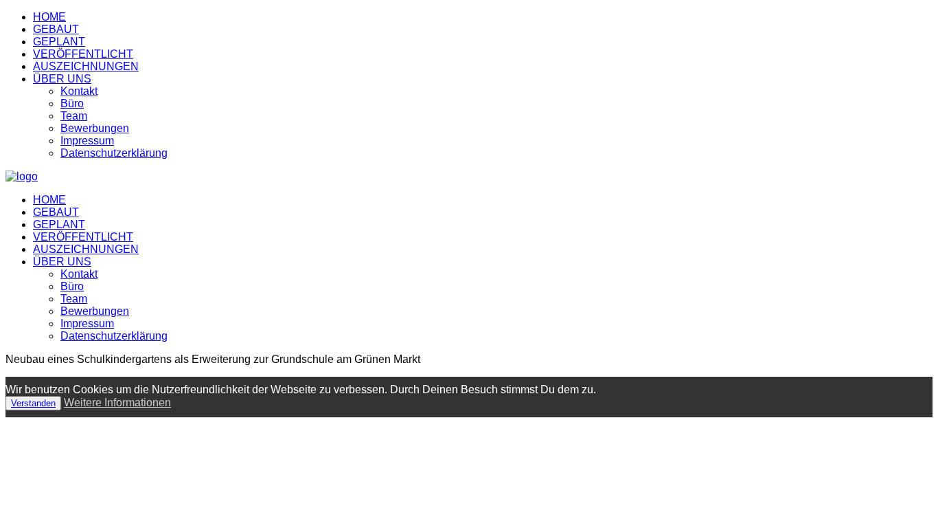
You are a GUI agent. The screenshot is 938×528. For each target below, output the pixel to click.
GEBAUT (56, 29)
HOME (49, 17)
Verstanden (33, 403)
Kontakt (79, 91)
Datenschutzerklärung (114, 153)
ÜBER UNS (62, 79)
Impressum (87, 140)
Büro (72, 103)
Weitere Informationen (117, 402)
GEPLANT (59, 41)
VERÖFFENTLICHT (83, 54)
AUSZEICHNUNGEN (86, 66)
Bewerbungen (94, 128)
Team (73, 116)
